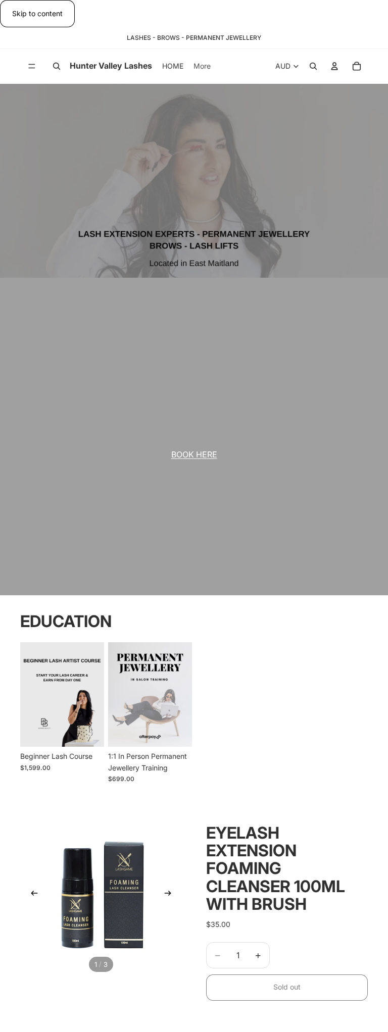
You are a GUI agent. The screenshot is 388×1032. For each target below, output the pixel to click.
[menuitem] (202, 66)
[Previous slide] (31, 694)
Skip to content (37, 13)
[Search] (56, 67)
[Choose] (88, 731)
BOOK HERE (194, 454)
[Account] (334, 67)
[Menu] (31, 66)
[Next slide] (93, 694)
